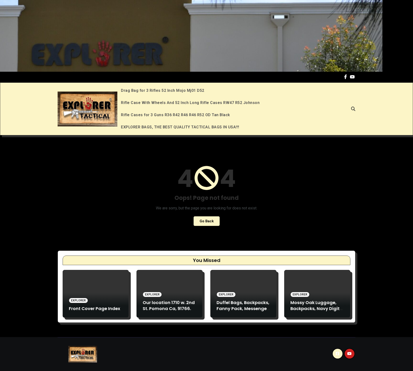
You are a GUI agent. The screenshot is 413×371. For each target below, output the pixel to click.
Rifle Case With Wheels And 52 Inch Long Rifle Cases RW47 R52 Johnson (190, 102)
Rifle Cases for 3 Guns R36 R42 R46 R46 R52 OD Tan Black (175, 115)
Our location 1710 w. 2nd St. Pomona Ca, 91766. (169, 305)
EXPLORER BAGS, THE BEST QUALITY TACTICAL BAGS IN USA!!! (180, 127)
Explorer (78, 300)
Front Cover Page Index (94, 308)
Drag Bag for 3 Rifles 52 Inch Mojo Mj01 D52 (162, 90)
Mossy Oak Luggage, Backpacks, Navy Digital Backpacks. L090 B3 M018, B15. (317, 312)
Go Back (207, 221)
